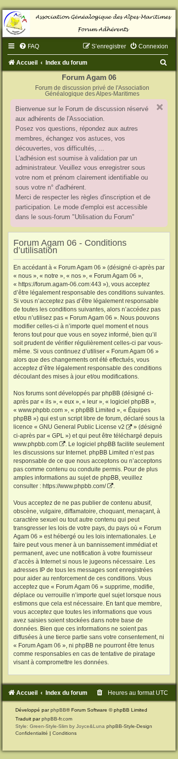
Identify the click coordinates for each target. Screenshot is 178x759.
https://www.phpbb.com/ (74, 486)
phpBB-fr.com (57, 718)
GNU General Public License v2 (82, 426)
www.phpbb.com (35, 444)
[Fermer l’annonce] (160, 107)
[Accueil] (89, 23)
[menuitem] (29, 46)
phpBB (58, 710)
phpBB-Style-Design (129, 726)
